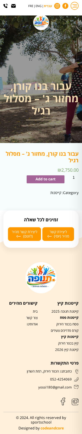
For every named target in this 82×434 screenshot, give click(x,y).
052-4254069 (61, 379)
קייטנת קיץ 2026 (67, 350)
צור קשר (32, 318)
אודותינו (32, 324)
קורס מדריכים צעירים (65, 331)
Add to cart (46, 179)
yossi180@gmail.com (55, 387)
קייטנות (55, 193)
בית (35, 311)
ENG (38, 6)
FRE (30, 6)
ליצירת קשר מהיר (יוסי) (59, 234)
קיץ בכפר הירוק (68, 343)
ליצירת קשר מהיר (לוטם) (24, 234)
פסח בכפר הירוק (67, 324)
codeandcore (52, 428)
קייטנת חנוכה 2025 (65, 311)
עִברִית (48, 6)
